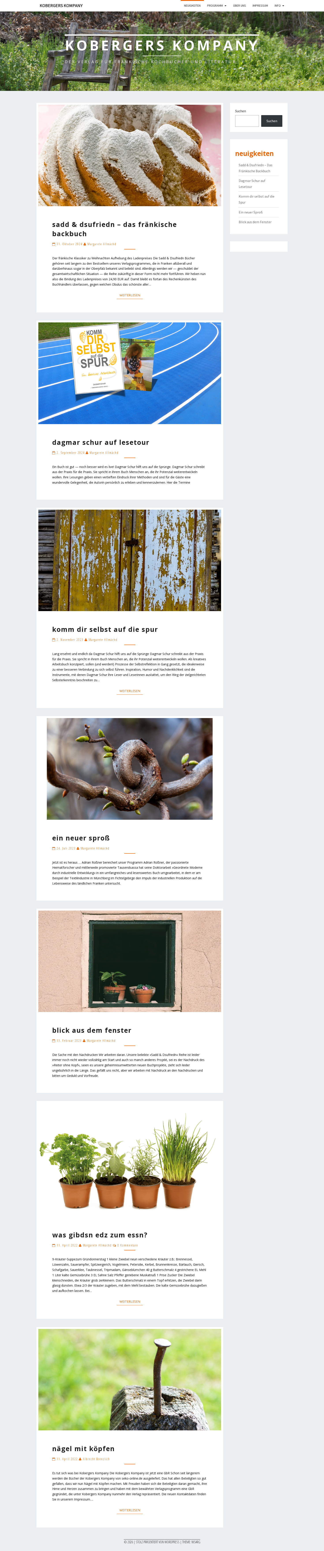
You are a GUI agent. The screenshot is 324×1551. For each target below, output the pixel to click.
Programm (215, 5)
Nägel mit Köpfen (83, 1448)
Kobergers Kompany (61, 5)
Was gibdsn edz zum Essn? (100, 1234)
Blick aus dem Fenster (92, 1030)
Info (278, 5)
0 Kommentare (127, 1245)
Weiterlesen (131, 295)
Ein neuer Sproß (81, 837)
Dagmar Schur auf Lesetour (100, 442)
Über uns (239, 5)
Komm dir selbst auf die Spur (105, 629)
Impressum (260, 5)
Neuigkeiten (192, 5)
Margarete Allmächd (102, 244)
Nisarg (196, 1542)
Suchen (240, 111)
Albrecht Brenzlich (96, 1459)
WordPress (171, 1542)
